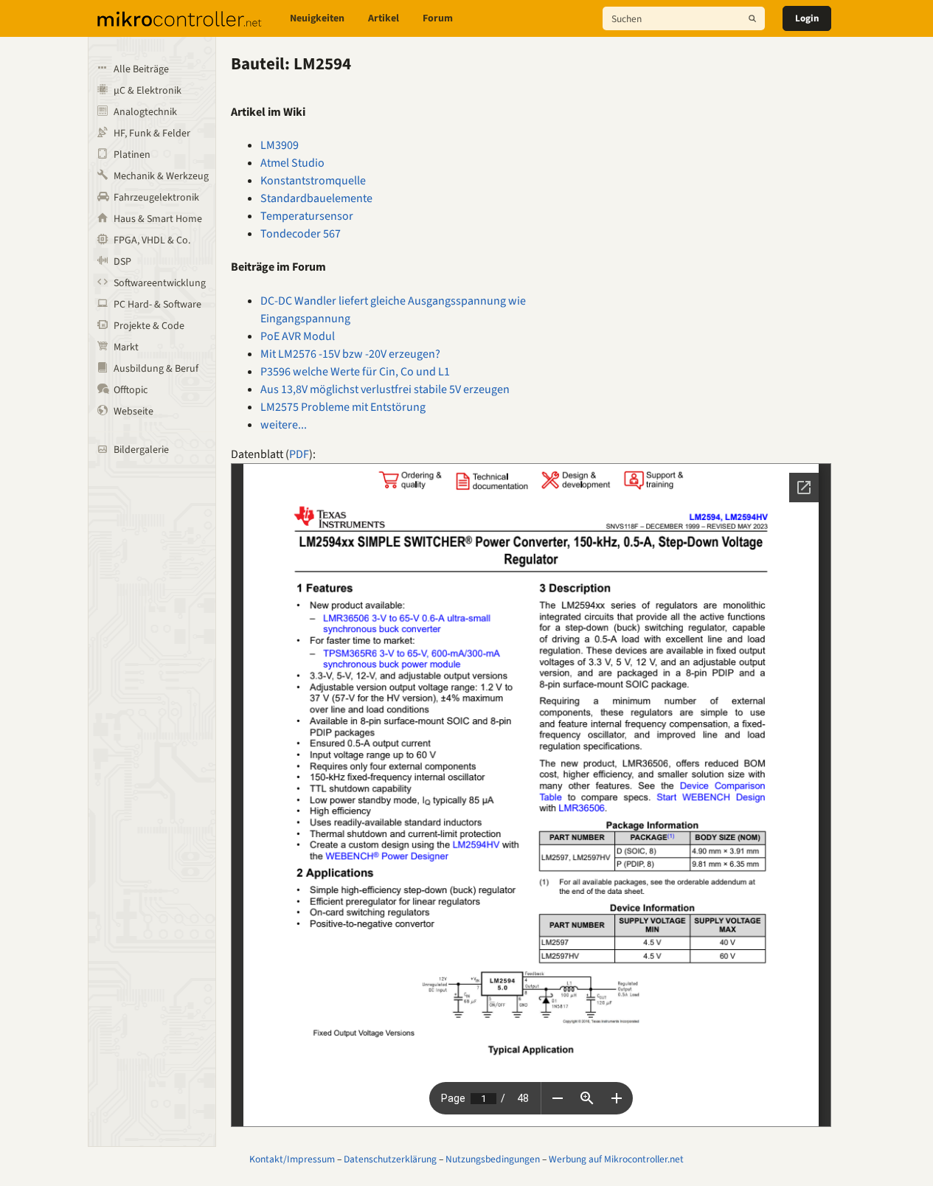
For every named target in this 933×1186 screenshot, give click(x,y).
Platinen (132, 155)
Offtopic (131, 390)
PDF (299, 454)
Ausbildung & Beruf (156, 368)
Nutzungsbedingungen (492, 1159)
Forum (438, 18)
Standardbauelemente (316, 198)
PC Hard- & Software (157, 304)
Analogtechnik (145, 112)
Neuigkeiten (317, 18)
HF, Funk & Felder (152, 133)
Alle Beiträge (141, 69)
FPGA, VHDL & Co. (152, 240)
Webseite (133, 411)
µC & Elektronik (147, 90)
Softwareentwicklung (160, 283)
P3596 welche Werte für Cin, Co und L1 (355, 372)
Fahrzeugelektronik (156, 197)
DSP (122, 261)
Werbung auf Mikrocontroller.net (616, 1159)
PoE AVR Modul (297, 336)
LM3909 (279, 145)
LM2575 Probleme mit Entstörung (343, 407)
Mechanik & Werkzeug (161, 176)
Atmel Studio (292, 163)
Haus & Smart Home (158, 219)
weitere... (283, 425)
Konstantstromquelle (313, 181)
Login (807, 18)
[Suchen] (752, 18)
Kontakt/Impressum (292, 1159)
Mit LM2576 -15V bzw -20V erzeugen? (350, 354)
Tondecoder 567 (300, 234)
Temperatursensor (306, 216)
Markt (126, 347)
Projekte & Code (149, 326)
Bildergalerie (141, 450)
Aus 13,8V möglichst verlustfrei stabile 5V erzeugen (385, 389)
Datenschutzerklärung (390, 1159)
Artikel (383, 18)
